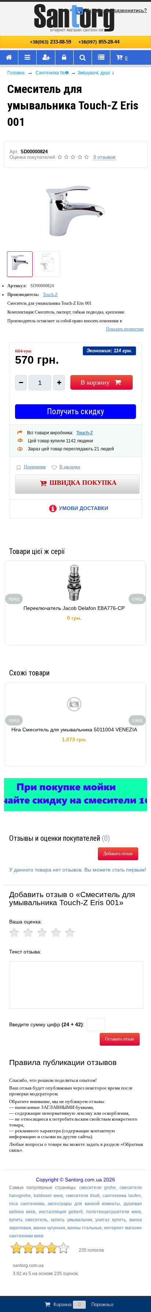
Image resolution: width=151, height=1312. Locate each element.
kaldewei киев (48, 1195)
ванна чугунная (49, 1227)
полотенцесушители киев (113, 1211)
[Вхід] (64, 57)
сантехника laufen (122, 1195)
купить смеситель (28, 1219)
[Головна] (9, 57)
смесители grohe (97, 1187)
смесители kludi (83, 1195)
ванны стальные (84, 1227)
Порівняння (35, 466)
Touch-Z (50, 294)
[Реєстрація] (46, 57)
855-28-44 (98, 42)
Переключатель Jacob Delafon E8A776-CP (74, 608)
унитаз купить (110, 1219)
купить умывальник (71, 1219)
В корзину (95, 382)
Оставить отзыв (119, 1039)
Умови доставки (83, 508)
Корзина (83, 1304)
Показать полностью (125, 328)
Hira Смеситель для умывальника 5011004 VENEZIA (74, 729)
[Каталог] (27, 57)
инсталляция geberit (60, 1211)
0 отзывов (104, 157)
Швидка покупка (83, 482)
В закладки (69, 466)
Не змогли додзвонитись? (116, 10)
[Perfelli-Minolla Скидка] (75, 794)
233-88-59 (50, 42)
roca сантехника (26, 1203)
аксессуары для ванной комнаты (84, 1203)
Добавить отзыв (118, 853)
